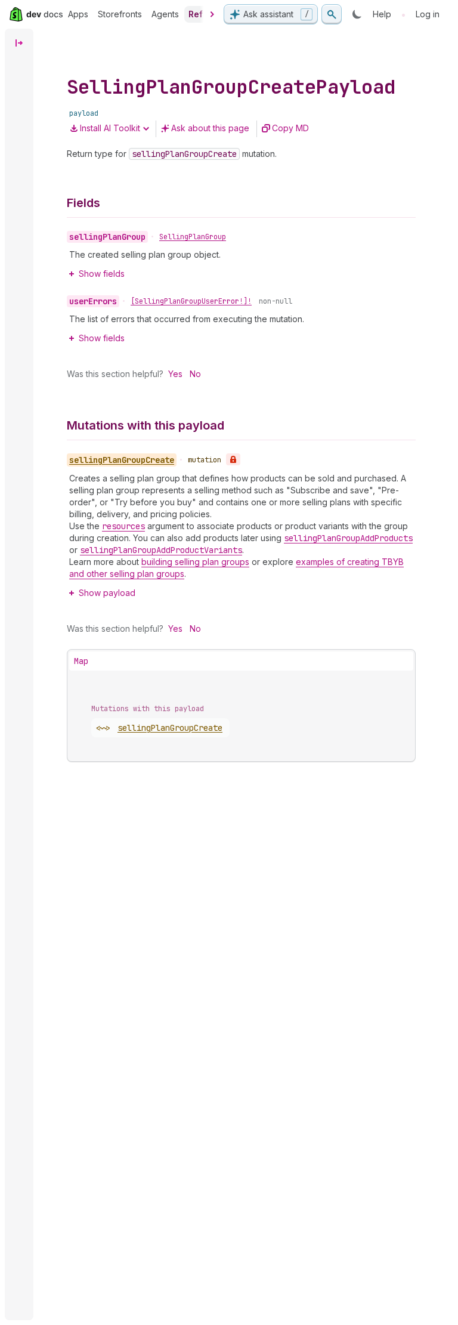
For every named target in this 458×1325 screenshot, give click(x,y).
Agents (165, 14)
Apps (78, 14)
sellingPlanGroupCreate (169, 727)
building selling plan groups (195, 562)
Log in (428, 14)
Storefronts (120, 14)
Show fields (102, 273)
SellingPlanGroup (192, 237)
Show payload (107, 593)
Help (382, 14)
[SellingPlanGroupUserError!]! (191, 301)
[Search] (331, 14)
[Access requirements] (233, 459)
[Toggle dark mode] (357, 14)
